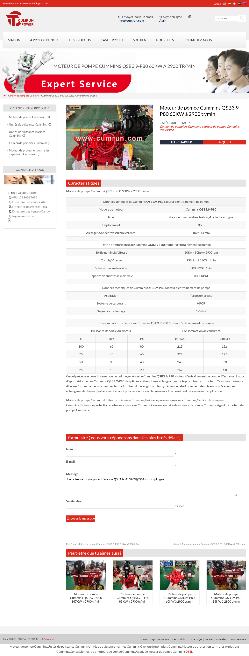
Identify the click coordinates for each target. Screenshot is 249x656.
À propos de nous (44, 40)
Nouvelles (165, 40)
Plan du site (49, 638)
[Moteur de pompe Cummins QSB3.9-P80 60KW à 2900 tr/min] (179, 589)
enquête (224, 142)
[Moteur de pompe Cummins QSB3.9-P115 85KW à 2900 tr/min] (133, 589)
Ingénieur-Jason (23, 216)
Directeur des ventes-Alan (29, 202)
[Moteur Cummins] (19, 24)
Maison (14, 40)
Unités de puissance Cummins (28, 124)
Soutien (139, 40)
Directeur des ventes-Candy (31, 211)
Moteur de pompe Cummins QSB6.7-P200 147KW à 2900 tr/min (86, 597)
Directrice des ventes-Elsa (29, 206)
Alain (162, 20)
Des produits (80, 40)
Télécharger (181, 142)
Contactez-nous (198, 40)
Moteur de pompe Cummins (220, 126)
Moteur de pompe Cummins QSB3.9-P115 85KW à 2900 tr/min (210, 544)
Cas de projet (112, 40)
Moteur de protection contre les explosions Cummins (29, 152)
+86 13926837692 (24, 197)
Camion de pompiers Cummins (23, 95)
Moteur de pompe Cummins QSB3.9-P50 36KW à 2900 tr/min (103, 544)
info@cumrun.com (131, 20)
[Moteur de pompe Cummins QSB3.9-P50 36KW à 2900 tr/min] (226, 589)
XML (189, 651)
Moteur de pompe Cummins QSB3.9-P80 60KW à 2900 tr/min (179, 597)
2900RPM (167, 130)
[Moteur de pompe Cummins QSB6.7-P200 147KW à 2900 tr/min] (86, 589)
